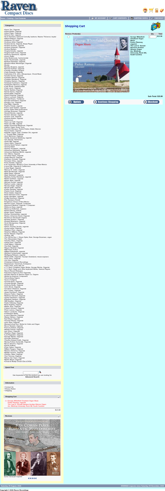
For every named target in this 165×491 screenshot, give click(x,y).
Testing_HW (9, 235)
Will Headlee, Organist (13, 301)
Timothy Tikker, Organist (13, 354)
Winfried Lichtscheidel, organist (16, 253)
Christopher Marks (11, 313)
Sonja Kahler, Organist (13, 228)
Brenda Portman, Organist (14, 69)
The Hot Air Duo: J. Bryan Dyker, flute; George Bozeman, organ (28, 237)
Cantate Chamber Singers (14, 70)
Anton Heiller (9, 56)
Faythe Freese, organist (13, 106)
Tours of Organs (11, 280)
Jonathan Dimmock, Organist (15, 289)
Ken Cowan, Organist (13, 290)
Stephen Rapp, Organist (14, 333)
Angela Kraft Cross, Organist (15, 53)
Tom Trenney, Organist (13, 356)
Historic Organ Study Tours (14, 127)
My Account (100, 18)
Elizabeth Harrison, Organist (15, 299)
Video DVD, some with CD (14, 265)
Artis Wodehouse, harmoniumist (16, 58)
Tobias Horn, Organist (13, 242)
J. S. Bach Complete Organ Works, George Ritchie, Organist (27, 267)
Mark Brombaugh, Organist (15, 171)
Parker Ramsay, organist (14, 189)
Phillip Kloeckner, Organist (14, 198)
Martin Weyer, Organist (13, 360)
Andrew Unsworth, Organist (15, 47)
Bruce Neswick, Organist (14, 326)
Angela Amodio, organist (14, 51)
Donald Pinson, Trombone (14, 99)
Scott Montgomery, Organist (15, 223)
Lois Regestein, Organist (14, 335)
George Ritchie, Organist (14, 336)
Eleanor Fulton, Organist (14, 294)
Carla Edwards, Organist (14, 72)
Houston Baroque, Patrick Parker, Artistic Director (23, 129)
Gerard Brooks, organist (13, 113)
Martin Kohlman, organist (14, 179)
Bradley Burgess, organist (14, 67)
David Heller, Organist (13, 93)
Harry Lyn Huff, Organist (14, 122)
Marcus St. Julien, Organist (15, 170)
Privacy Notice (10, 389)
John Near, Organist (12, 322)
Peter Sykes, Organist (13, 347)
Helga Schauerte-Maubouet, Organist (19, 125)
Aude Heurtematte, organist (15, 60)
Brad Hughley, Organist (13, 305)
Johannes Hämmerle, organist (16, 150)
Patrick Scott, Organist (13, 191)
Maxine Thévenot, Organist (15, 351)
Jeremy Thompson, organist (15, 148)
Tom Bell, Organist (11, 246)
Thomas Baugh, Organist (14, 283)
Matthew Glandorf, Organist (15, 296)
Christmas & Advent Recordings (16, 262)
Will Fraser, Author (11, 250)
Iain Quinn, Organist (12, 331)
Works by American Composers (16, 276)
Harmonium (9, 120)
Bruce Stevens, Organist (14, 344)
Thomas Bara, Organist (13, 281)
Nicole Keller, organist (13, 187)
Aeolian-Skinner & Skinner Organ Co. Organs (21, 274)
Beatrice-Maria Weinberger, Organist (18, 63)
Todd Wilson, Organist (13, 244)
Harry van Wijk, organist (13, 124)
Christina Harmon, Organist (15, 81)
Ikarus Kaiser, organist (13, 131)
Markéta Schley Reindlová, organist (18, 177)
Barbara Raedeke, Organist (15, 61)
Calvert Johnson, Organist (14, 308)
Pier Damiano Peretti (12, 200)
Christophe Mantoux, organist (16, 84)
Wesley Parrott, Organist (14, 329)
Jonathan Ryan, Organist (14, 155)
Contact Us (9, 387)
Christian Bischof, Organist (14, 77)
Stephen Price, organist (13, 230)
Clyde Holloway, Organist (14, 303)
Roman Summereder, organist (16, 214)
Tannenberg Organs (12, 278)
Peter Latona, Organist (13, 310)
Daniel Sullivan (10, 345)
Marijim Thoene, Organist (14, 352)
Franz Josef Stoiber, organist (15, 108)
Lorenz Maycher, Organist (14, 315)
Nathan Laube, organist (13, 184)
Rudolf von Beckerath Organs (16, 218)
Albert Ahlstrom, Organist (14, 38)
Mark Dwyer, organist (12, 173)
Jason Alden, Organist (13, 143)
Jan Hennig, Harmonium (14, 139)
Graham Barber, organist (14, 118)
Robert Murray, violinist (13, 210)
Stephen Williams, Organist (15, 232)
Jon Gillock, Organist (12, 154)
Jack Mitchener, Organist (14, 136)
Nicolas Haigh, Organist (13, 186)
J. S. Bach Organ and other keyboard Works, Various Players (27, 269)
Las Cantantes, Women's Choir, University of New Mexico (26, 164)
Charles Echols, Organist (14, 76)
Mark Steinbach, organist (14, 175)
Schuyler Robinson (12, 338)
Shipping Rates (140, 18)
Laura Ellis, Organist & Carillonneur (18, 166)
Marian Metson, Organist (14, 317)
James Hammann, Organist (15, 297)
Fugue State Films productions (16, 109)
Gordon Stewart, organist (14, 115)
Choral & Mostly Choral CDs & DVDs (18, 361)
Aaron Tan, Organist (12, 29)
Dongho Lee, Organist (13, 102)
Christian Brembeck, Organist (15, 79)
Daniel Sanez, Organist (13, 92)
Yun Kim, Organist (11, 260)
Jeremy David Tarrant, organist (16, 145)
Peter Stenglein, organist (14, 196)
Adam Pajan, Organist (13, 33)
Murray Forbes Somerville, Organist (18, 342)
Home (3, 18)
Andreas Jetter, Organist (14, 42)
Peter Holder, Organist (13, 193)
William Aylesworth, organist (15, 251)
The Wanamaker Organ (13, 239)
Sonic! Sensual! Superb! (13, 476)
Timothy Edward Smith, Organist (17, 340)
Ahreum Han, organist (13, 35)
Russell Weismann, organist (15, 221)
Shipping (8, 390)
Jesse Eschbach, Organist (14, 292)
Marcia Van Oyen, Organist (15, 358)
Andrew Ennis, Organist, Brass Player (19, 44)
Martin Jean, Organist (13, 306)
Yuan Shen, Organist (12, 258)
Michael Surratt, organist (14, 182)
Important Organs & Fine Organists (18, 273)
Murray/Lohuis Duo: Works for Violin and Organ (22, 324)
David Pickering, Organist (14, 95)
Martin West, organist (12, 180)
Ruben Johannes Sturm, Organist (17, 216)
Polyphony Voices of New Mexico (17, 202)
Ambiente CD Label (12, 40)
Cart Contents (20, 18)
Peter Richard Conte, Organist (16, 194)
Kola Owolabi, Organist (13, 163)
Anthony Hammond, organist (15, 54)
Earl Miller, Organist (12, 104)
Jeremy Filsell (10, 147)
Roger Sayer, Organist (13, 212)
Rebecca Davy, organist (13, 207)
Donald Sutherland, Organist (15, 100)
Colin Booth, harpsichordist (15, 86)
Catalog (10, 18)
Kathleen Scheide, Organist (15, 159)
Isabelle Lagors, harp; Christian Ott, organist (21, 132)
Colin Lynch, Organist (13, 88)
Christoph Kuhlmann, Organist (16, 83)
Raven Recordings (21, 490)
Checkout (159, 18)
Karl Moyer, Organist (12, 319)
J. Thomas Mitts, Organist (14, 134)
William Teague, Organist (14, 349)
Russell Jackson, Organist (14, 219)
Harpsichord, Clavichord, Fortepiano (18, 264)
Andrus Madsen (10, 49)
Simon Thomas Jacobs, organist (17, 226)
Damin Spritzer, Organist (14, 90)
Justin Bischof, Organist (13, 157)
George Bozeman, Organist (15, 111)
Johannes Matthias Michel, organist (18, 152)
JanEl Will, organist (12, 141)
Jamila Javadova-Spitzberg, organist (18, 138)
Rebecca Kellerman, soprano (15, 209)
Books (7, 65)
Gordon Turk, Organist (13, 116)
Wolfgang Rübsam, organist (15, 255)
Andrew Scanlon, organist (14, 45)
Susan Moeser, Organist (14, 234)
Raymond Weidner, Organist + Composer (20, 205)
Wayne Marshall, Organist (14, 248)
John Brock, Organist (12, 287)
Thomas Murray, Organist (14, 320)
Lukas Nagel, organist (13, 168)
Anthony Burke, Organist (14, 285)
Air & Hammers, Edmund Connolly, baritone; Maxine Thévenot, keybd (30, 37)
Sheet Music (9, 225)
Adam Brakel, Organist (13, 31)
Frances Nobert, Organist (14, 328)
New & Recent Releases (14, 271)
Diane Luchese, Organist (14, 97)
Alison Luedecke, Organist (14, 312)
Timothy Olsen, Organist (14, 241)
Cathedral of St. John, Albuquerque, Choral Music (23, 74)
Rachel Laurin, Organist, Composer (18, 203)
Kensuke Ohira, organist (14, 161)
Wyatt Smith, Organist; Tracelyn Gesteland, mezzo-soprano (27, 257)
